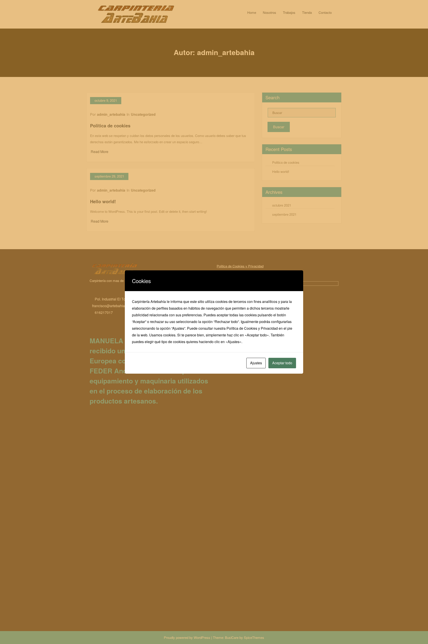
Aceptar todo (282, 362)
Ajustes (256, 362)
